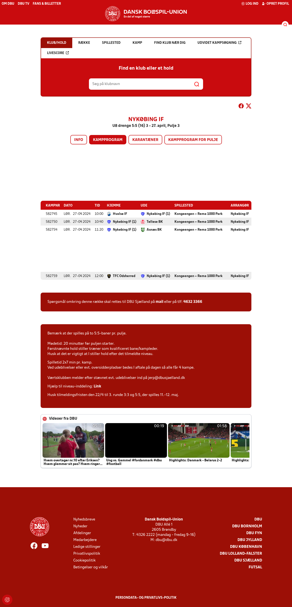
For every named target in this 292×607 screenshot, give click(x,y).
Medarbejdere (85, 540)
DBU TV (23, 3)
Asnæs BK (154, 229)
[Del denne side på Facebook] (241, 106)
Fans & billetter (47, 3)
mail (159, 302)
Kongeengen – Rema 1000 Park (198, 214)
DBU (258, 519)
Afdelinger (82, 533)
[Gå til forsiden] (146, 13)
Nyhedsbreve (84, 519)
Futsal (255, 567)
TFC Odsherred (124, 276)
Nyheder (80, 526)
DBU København (246, 547)
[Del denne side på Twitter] (248, 106)
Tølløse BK (155, 221)
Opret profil (278, 3)
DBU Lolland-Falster (241, 554)
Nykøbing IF (240, 214)
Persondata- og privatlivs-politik (146, 597)
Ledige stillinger (86, 547)
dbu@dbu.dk (166, 540)
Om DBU (8, 3)
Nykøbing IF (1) (158, 214)
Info (78, 140)
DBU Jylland (249, 540)
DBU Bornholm (247, 526)
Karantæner (145, 140)
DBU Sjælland (248, 560)
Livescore (55, 53)
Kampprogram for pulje (193, 140)
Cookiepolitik (84, 560)
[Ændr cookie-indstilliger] (7, 600)
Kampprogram (107, 140)
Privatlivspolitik (86, 554)
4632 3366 (192, 302)
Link (97, 386)
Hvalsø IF (120, 214)
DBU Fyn (254, 533)
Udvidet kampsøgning (217, 42)
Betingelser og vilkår (90, 567)
